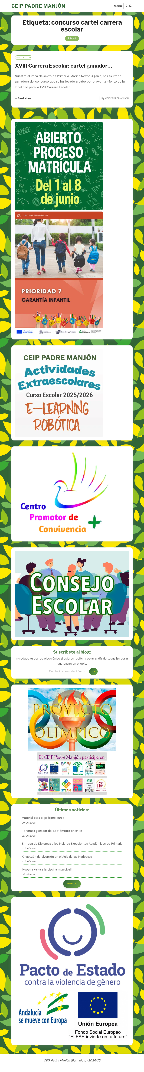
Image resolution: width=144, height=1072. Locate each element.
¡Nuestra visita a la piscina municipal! (46, 869)
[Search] (130, 6)
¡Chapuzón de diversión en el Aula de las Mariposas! (57, 857)
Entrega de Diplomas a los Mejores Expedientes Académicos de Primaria (72, 844)
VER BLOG (72, 883)
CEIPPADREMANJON (117, 98)
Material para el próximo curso (43, 818)
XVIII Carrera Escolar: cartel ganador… (63, 65)
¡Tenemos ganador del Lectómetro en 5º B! (52, 831)
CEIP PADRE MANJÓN (38, 6)
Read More (24, 98)
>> (93, 671)
